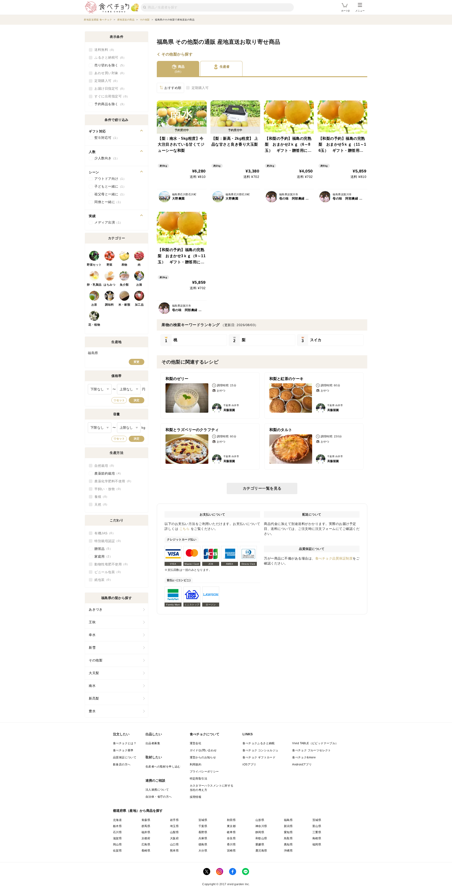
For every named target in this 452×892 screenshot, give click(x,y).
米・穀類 (124, 304)
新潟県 (288, 826)
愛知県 (288, 832)
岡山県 (117, 844)
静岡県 (259, 832)
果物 (124, 264)
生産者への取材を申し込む (163, 766)
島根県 (316, 838)
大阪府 (174, 838)
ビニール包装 (107, 572)
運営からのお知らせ (203, 757)
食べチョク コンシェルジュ (260, 750)
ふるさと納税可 (108, 57)
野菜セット (94, 264)
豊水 (92, 711)
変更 (136, 362)
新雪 (92, 647)
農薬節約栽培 (107, 473)
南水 (92, 686)
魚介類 (124, 284)
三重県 (316, 832)
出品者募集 (152, 743)
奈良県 (231, 838)
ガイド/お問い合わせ (203, 750)
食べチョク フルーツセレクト (311, 750)
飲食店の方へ (121, 764)
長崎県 (145, 850)
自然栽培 (103, 466)
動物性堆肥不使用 (110, 564)
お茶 (94, 304)
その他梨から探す (177, 54)
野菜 (110, 264)
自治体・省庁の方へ (158, 796)
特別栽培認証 (107, 541)
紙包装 (101, 580)
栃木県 (117, 826)
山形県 (259, 820)
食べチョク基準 (123, 750)
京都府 (145, 838)
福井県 (145, 832)
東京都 (231, 826)
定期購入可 (200, 88)
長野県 (202, 832)
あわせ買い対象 (108, 73)
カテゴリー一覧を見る (262, 488)
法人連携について (157, 789)
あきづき (95, 609)
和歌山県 (261, 838)
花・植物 (94, 324)
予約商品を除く (108, 104)
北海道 (117, 820)
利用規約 (196, 764)
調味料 (109, 304)
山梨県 (174, 832)
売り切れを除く (108, 65)
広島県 (145, 844)
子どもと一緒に (108, 186)
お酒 (139, 284)
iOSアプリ (249, 764)
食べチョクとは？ (124, 743)
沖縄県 (288, 850)
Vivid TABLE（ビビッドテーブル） (315, 743)
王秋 (92, 622)
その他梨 (95, 660)
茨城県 (316, 820)
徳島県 (202, 844)
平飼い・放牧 (107, 489)
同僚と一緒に (107, 202)
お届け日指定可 (108, 88)
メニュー (360, 10)
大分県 (202, 850)
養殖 (100, 497)
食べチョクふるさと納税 (258, 743)
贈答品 (101, 549)
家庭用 (101, 556)
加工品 (139, 304)
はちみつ (109, 284)
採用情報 (196, 797)
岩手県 (174, 820)
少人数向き (105, 158)
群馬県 (145, 826)
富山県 (316, 826)
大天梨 (94, 673)
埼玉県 (174, 826)
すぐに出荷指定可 (110, 96)
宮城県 (202, 820)
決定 (136, 400)
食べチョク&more (304, 757)
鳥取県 (288, 838)
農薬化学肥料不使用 (112, 481)
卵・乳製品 (94, 284)
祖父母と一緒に (108, 194)
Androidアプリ (302, 764)
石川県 (117, 832)
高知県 (288, 844)
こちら (184, 529)
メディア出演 (107, 222)
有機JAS (103, 533)
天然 (100, 504)
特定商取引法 (198, 778)
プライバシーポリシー (204, 771)
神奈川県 (261, 826)
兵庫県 (202, 838)
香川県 (231, 844)
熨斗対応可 (105, 138)
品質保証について (124, 757)
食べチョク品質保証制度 (334, 558)
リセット (119, 400)
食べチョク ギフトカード (258, 757)
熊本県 (174, 850)
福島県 (288, 820)
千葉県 (202, 826)
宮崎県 (231, 850)
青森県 (145, 820)
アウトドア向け (108, 178)
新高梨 (94, 698)
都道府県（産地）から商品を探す (138, 810)
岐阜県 (231, 832)
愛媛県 (259, 844)
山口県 (174, 844)
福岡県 (316, 844)
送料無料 (103, 50)
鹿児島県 (261, 850)
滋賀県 (117, 838)
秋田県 (231, 820)
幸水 (92, 635)
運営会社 (196, 743)
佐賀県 (117, 850)
